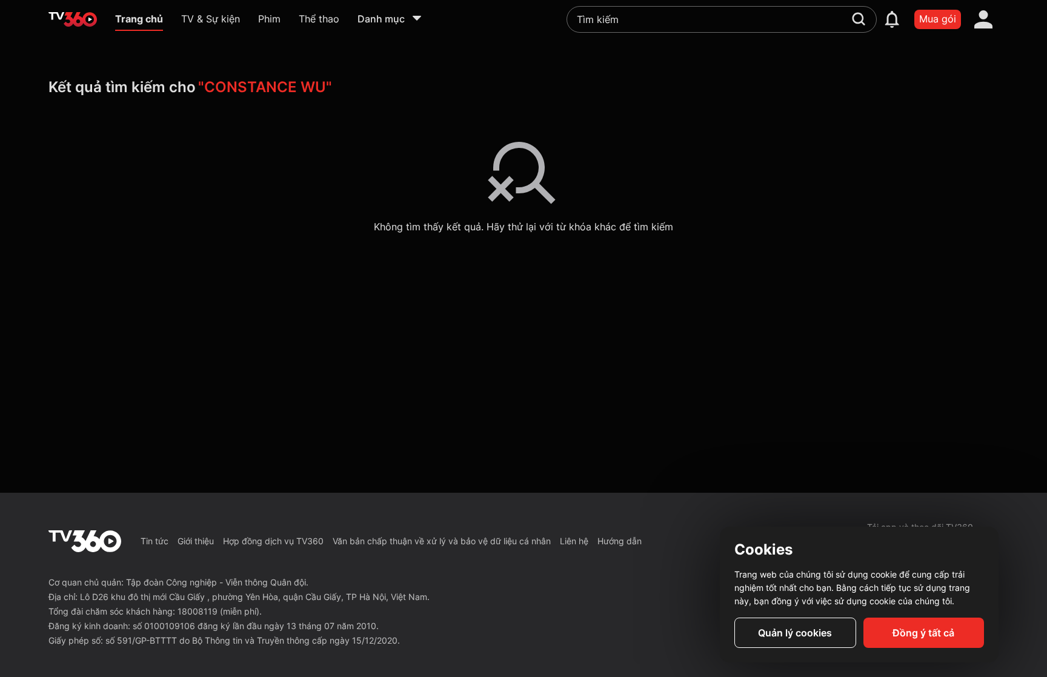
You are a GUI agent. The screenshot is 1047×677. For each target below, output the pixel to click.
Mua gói (937, 19)
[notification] (892, 19)
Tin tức (154, 541)
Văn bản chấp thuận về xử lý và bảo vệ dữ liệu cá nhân (442, 541)
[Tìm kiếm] (858, 19)
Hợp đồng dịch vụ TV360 (273, 541)
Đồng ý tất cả (923, 633)
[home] (72, 19)
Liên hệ (574, 541)
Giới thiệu (196, 541)
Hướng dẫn (619, 541)
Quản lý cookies (795, 633)
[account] (983, 19)
